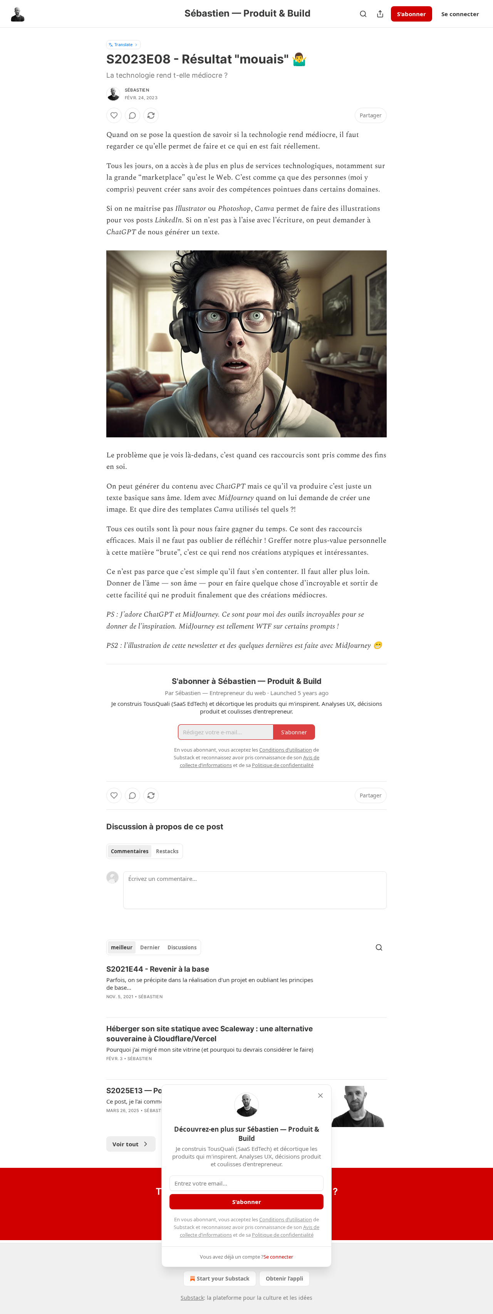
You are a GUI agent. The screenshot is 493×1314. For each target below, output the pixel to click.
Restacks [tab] (167, 851)
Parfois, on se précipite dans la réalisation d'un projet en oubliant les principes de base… (209, 983)
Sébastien (137, 90)
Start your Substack (223, 1278)
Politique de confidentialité (283, 1234)
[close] (320, 1095)
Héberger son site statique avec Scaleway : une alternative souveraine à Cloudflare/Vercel (209, 1033)
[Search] (363, 14)
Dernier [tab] (150, 947)
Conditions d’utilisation (285, 1219)
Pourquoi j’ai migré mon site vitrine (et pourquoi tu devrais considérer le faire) (210, 1049)
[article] (246, 987)
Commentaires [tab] (129, 851)
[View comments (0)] (132, 115)
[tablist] (144, 851)
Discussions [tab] (182, 947)
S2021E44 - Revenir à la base (157, 969)
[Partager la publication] (380, 14)
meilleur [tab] (121, 947)
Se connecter (460, 14)
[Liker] (114, 115)
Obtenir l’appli (284, 1278)
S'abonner (411, 14)
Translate (123, 44)
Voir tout (125, 1144)
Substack (192, 1297)
